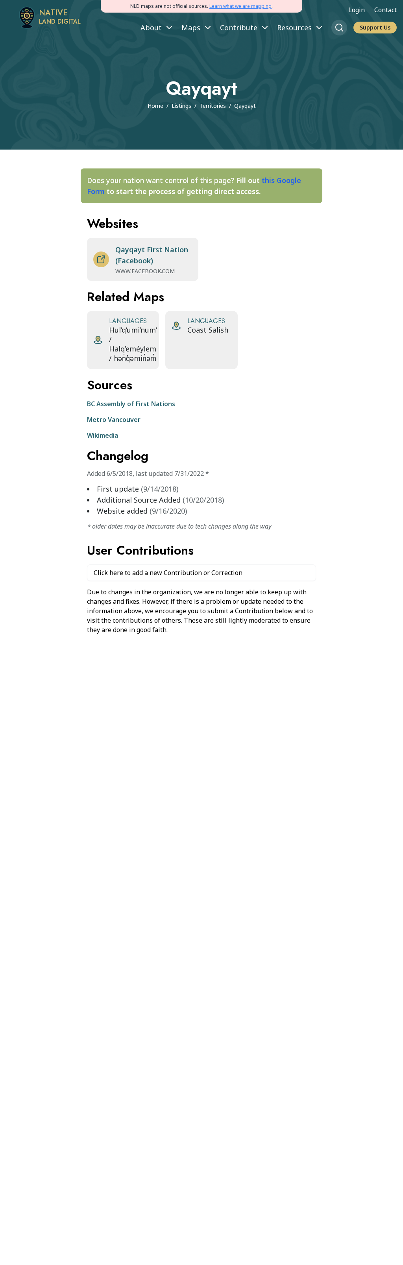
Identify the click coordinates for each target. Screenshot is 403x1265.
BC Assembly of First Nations (131, 403)
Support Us (375, 27)
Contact (385, 9)
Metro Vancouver (113, 419)
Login (356, 9)
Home (155, 105)
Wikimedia (102, 435)
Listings (181, 105)
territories (213, 105)
